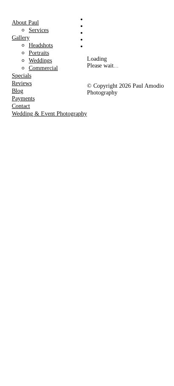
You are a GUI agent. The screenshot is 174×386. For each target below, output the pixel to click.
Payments (23, 98)
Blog (17, 91)
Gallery (21, 38)
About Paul (25, 22)
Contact (21, 106)
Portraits (39, 53)
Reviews (22, 83)
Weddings (40, 60)
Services (39, 30)
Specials (21, 76)
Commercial (43, 68)
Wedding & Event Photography (49, 114)
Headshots (41, 45)
